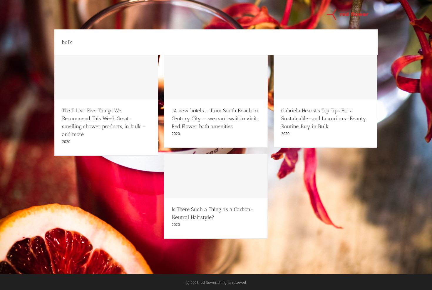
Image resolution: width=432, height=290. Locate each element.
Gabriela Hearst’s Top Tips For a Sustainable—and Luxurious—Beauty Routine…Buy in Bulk (323, 118)
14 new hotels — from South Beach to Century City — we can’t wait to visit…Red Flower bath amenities (215, 118)
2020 (66, 141)
